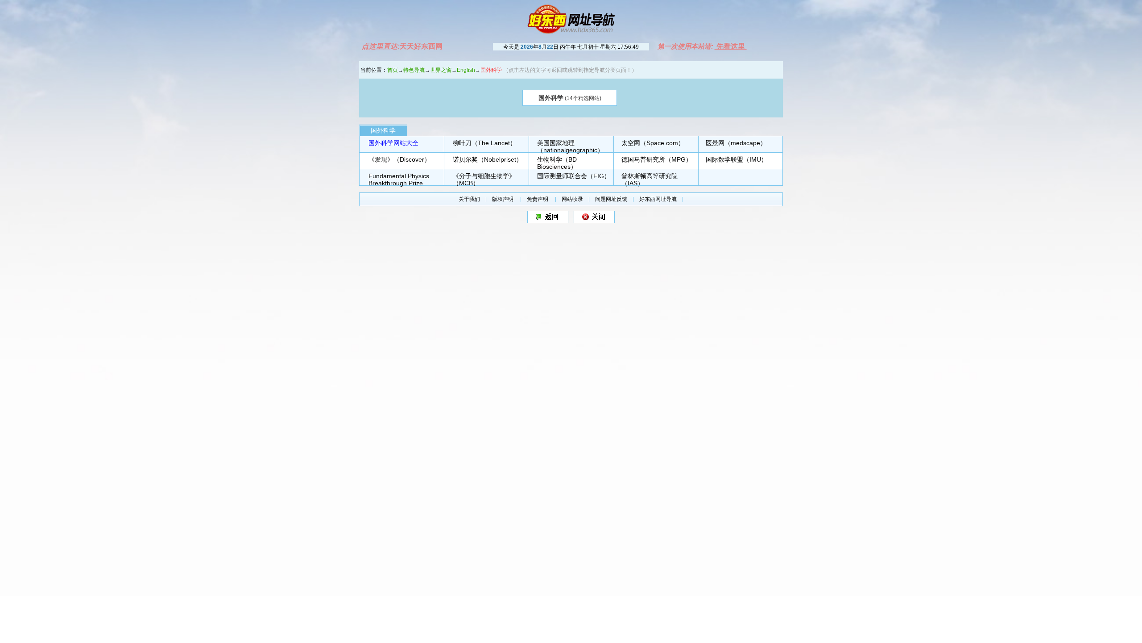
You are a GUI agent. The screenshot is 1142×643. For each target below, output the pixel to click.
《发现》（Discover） (399, 159)
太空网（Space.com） (652, 142)
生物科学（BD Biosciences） (557, 163)
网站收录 (572, 199)
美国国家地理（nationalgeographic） (570, 146)
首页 (392, 70)
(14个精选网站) (569, 97)
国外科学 (383, 130)
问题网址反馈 (611, 199)
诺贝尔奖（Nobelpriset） (487, 159)
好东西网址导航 (658, 199)
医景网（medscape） (736, 142)
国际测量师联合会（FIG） (573, 176)
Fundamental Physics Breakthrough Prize (398, 179)
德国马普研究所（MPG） (656, 159)
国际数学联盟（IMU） (736, 159)
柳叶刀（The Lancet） (484, 142)
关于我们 (469, 199)
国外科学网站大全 (393, 142)
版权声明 (503, 199)
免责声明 (538, 199)
